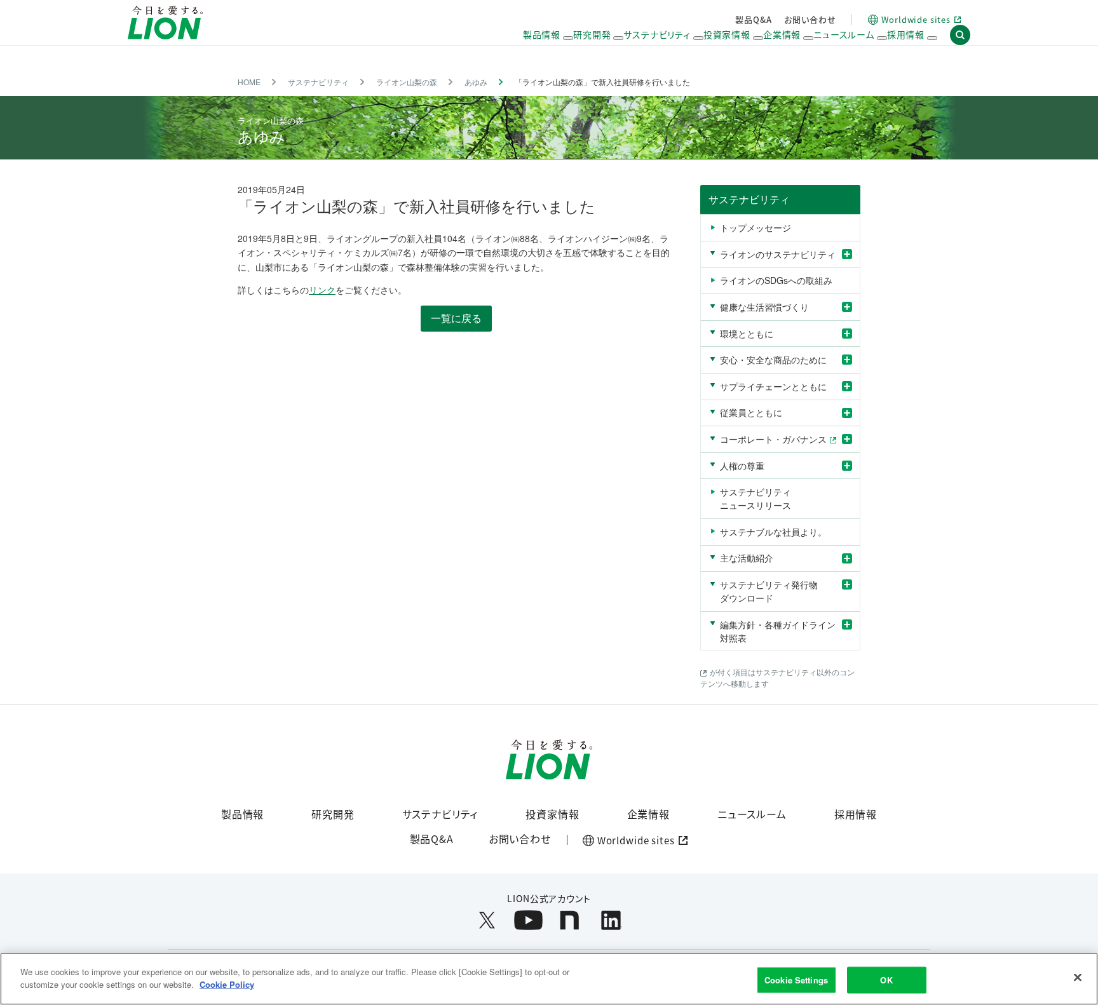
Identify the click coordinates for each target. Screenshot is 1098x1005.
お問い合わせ (810, 19)
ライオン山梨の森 (406, 81)
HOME (249, 81)
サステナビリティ (318, 81)
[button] (960, 35)
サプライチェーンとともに (773, 386)
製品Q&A (753, 19)
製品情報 (242, 813)
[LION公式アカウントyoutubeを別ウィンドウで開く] (528, 920)
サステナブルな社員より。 (773, 531)
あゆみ (475, 81)
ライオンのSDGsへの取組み (776, 280)
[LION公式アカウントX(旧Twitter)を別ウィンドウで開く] (487, 920)
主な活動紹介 (746, 557)
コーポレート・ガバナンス (773, 439)
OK (886, 980)
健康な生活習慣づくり (764, 306)
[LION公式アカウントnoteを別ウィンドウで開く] (569, 920)
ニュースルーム (752, 813)
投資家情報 (552, 813)
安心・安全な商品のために (773, 359)
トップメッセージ (755, 227)
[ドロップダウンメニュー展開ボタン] (568, 38)
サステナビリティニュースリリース (755, 498)
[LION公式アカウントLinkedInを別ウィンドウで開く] (611, 920)
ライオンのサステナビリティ (778, 254)
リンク (322, 289)
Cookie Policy (227, 984)
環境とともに (746, 333)
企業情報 (648, 813)
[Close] (1078, 977)
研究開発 (332, 813)
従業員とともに (751, 412)
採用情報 (855, 813)
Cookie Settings (796, 980)
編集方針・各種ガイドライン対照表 (778, 631)
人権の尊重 (742, 465)
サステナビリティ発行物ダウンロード (769, 591)
